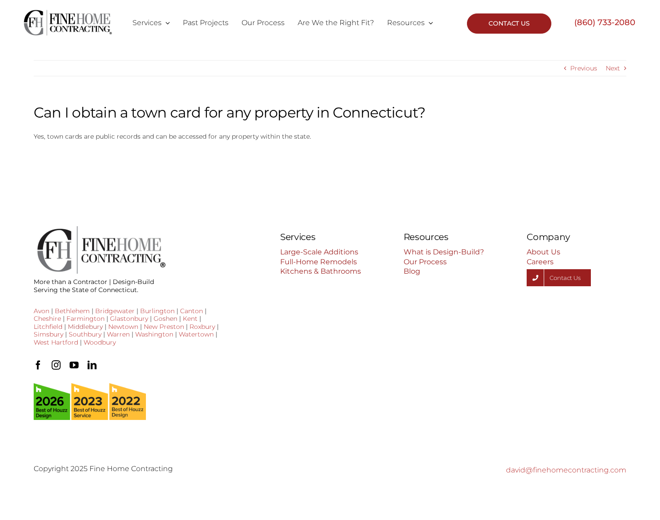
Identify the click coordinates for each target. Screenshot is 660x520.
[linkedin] (92, 365)
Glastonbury (129, 319)
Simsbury (48, 334)
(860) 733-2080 (604, 22)
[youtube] (74, 365)
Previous (583, 68)
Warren (118, 334)
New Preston (164, 327)
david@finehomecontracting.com (566, 470)
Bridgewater (115, 311)
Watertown (196, 334)
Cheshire (47, 319)
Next (613, 68)
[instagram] (56, 365)
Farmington (85, 319)
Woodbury (100, 342)
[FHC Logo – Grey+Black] (67, 13)
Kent (190, 319)
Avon (41, 311)
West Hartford (56, 342)
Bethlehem (72, 311)
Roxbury (202, 327)
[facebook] (38, 365)
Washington (154, 334)
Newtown (123, 327)
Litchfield (48, 327)
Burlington (157, 311)
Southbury (85, 334)
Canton (191, 311)
